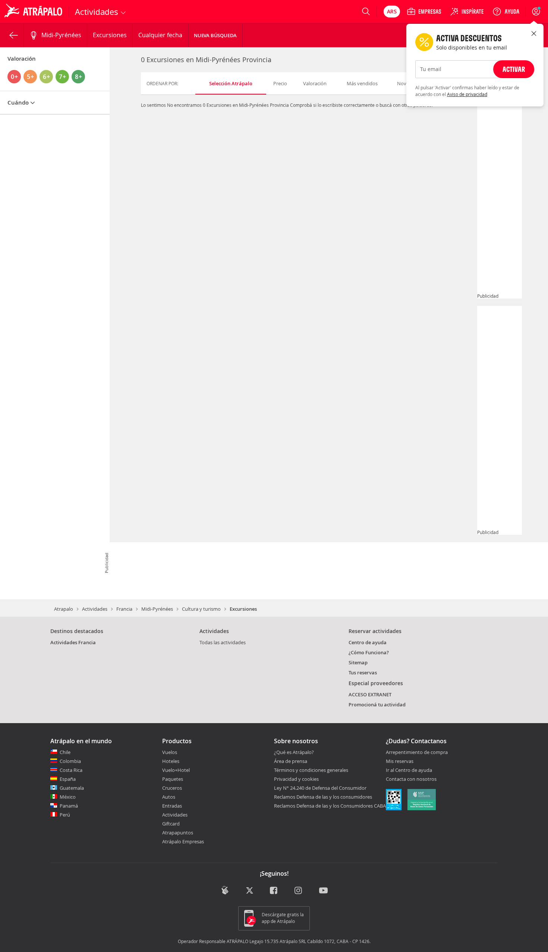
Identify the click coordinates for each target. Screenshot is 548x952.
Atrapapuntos (177, 832)
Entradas (172, 805)
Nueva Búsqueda (215, 35)
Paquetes (172, 779)
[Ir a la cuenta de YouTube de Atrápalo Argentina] (323, 890)
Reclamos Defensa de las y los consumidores (323, 796)
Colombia (70, 761)
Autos (168, 796)
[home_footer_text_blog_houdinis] (225, 890)
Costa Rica (71, 770)
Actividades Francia (73, 642)
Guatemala (72, 788)
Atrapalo (63, 609)
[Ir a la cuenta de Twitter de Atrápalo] (249, 890)
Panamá (69, 805)
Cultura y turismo (201, 609)
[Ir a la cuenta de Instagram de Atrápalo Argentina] (299, 890)
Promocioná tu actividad (377, 704)
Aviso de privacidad (467, 94)
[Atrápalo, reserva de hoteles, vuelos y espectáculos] (34, 11)
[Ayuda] (505, 11)
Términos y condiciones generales (311, 770)
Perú (65, 814)
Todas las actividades (222, 642)
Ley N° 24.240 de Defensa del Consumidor (320, 788)
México (68, 796)
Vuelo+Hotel (176, 770)
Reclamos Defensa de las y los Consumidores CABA (330, 805)
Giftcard (171, 823)
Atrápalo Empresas (183, 841)
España (68, 779)
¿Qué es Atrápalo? (294, 752)
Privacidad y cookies (296, 779)
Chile (65, 752)
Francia (124, 609)
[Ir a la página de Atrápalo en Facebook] (274, 890)
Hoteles (170, 761)
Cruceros (172, 788)
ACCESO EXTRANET (370, 694)
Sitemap (358, 662)
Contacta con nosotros (411, 779)
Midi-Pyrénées (157, 609)
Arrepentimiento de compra (417, 752)
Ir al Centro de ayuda (409, 770)
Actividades (94, 609)
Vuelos (169, 752)
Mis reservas (399, 761)
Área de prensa (290, 761)
